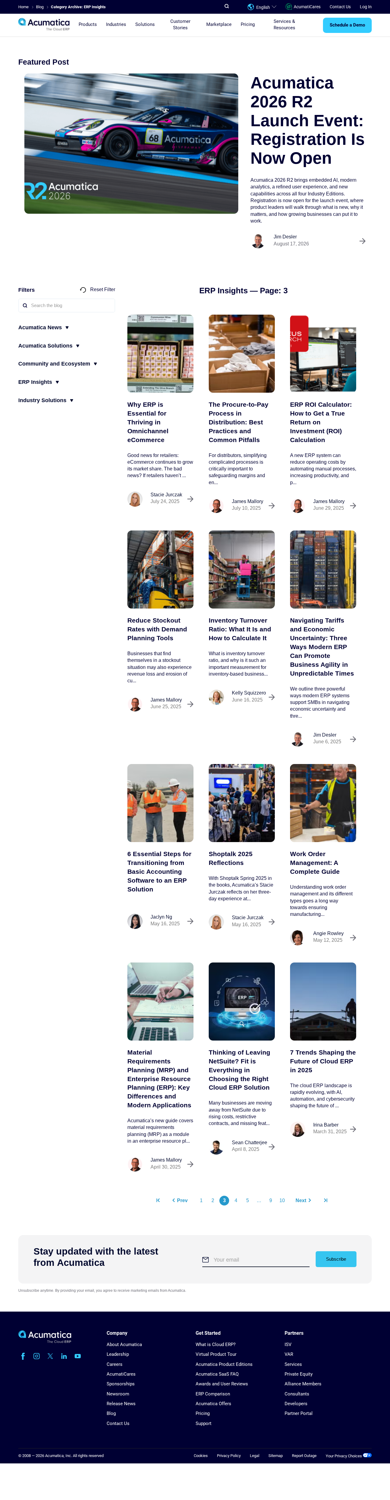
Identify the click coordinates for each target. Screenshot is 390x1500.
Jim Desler (285, 236)
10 (282, 1200)
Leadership (118, 1354)
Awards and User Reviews (222, 1384)
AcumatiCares (307, 6)
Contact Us (340, 6)
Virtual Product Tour (216, 1354)
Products (88, 24)
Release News (121, 1403)
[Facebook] (22, 1356)
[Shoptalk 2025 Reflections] (242, 803)
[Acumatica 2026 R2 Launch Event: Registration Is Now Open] (131, 143)
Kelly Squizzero (249, 692)
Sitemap (275, 1455)
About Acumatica (124, 1344)
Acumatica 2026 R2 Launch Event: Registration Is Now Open (307, 120)
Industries (116, 24)
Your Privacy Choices (344, 1456)
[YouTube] (77, 1356)
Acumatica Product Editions (224, 1364)
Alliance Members (303, 1384)
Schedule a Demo (347, 25)
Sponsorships (121, 1384)
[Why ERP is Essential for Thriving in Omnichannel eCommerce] (160, 354)
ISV (288, 1344)
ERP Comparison (213, 1394)
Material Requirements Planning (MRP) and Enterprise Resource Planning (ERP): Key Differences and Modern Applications (159, 1079)
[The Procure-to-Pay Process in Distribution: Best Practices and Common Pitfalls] (242, 354)
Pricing (248, 24)
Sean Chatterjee (249, 1142)
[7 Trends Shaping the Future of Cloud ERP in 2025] (323, 1001)
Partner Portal (299, 1413)
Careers (114, 1364)
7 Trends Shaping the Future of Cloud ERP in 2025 (323, 1061)
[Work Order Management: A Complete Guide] (323, 803)
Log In (366, 6)
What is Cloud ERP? (216, 1344)
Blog (111, 1413)
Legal (254, 1455)
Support (203, 1423)
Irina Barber (326, 1124)
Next (301, 1200)
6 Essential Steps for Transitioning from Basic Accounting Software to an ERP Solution (159, 871)
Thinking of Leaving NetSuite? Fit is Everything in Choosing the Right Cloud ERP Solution (239, 1070)
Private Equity (299, 1374)
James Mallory (247, 501)
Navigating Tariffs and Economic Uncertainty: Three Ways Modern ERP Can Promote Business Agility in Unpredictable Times (322, 647)
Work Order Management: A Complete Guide (315, 862)
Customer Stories (180, 24)
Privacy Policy (229, 1455)
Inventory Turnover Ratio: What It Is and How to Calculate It (240, 629)
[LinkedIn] (64, 1356)
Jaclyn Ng (161, 917)
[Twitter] (50, 1356)
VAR (289, 1354)
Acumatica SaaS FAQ (217, 1374)
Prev (182, 1200)
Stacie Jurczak (166, 494)
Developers (296, 1403)
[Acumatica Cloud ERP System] (44, 1341)
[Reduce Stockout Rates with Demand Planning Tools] (160, 569)
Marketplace (219, 24)
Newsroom (118, 1394)
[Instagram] (36, 1356)
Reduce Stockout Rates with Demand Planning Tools (157, 629)
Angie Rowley (328, 933)
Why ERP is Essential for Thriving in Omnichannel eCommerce (147, 422)
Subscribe (336, 1259)
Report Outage (304, 1455)
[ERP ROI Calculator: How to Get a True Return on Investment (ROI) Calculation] (323, 354)
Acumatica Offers (213, 1403)
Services (293, 1364)
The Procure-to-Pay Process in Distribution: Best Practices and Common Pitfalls (238, 422)
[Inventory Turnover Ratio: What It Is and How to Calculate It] (242, 569)
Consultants (297, 1394)
